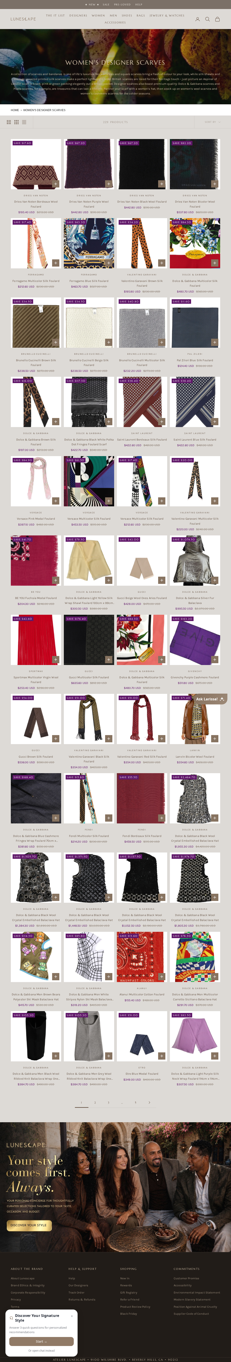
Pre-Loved (122, 4)
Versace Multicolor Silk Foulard (89, 518)
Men (113, 15)
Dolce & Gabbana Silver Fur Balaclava (195, 600)
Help (139, 4)
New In (124, 1278)
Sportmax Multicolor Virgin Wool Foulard (36, 680)
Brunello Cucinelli (36, 354)
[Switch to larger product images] (9, 122)
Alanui (142, 988)
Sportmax (36, 671)
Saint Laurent (141, 433)
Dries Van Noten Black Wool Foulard (141, 201)
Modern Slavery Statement (192, 1299)
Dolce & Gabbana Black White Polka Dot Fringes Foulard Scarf (89, 442)
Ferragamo (36, 274)
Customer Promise (186, 1278)
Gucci (142, 592)
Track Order (76, 1292)
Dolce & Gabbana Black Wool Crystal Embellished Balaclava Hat (195, 838)
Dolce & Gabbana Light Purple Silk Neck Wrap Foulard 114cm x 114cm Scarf (195, 1076)
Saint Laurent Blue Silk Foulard (194, 439)
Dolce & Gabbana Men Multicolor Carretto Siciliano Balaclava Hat (195, 997)
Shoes (127, 15)
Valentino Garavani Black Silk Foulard (89, 759)
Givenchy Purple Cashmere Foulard (195, 677)
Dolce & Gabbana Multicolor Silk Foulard (194, 283)
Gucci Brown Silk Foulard (36, 756)
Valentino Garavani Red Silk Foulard (142, 756)
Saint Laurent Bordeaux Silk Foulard (142, 439)
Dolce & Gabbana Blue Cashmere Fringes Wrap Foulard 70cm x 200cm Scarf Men (36, 838)
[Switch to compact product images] (24, 122)
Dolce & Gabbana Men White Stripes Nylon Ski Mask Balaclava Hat (89, 997)
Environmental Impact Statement (197, 1292)
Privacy (16, 1299)
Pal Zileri (194, 354)
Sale (106, 4)
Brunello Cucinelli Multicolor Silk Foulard (142, 363)
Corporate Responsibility (28, 1292)
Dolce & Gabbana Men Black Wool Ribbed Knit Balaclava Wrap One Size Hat (36, 1076)
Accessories (115, 22)
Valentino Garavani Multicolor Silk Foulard (194, 521)
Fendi (89, 829)
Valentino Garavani (142, 274)
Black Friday (128, 1313)
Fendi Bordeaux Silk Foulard (142, 836)
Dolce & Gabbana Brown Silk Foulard (35, 442)
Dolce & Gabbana (195, 274)
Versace (36, 512)
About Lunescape (23, 1278)
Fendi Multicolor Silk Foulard (89, 836)
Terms (15, 1306)
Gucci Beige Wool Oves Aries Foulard (142, 598)
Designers (78, 15)
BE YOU (36, 592)
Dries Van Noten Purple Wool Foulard (89, 204)
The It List (55, 15)
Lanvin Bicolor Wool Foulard (195, 756)
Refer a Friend (129, 1299)
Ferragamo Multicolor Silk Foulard (35, 281)
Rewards (126, 1285)
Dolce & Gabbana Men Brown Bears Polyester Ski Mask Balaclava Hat (36, 997)
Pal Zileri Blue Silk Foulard (195, 360)
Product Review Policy (135, 1306)
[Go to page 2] (149, 1102)
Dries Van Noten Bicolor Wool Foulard (195, 204)
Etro (142, 1067)
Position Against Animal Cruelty (195, 1306)
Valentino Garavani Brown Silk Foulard (142, 283)
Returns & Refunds (82, 1299)
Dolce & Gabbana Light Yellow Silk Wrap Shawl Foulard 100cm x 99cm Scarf (89, 600)
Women (98, 15)
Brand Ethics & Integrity (27, 1285)
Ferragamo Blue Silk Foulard (89, 281)
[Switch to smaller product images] (16, 122)
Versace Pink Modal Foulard (36, 518)
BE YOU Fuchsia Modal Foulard (36, 598)
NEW (92, 4)
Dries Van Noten (36, 195)
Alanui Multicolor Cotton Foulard (142, 994)
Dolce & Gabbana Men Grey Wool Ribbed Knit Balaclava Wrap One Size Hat (89, 1076)
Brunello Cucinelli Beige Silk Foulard (89, 363)
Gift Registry (128, 1292)
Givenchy (195, 671)
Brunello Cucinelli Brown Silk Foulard (36, 363)
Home (15, 110)
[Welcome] (115, 1187)
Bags (141, 15)
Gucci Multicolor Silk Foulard (89, 677)
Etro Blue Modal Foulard (142, 1073)
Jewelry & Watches (167, 15)
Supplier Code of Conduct (191, 1313)
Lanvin (195, 750)
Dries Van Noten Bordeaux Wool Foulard (36, 204)
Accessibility (183, 1285)
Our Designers (78, 1285)
